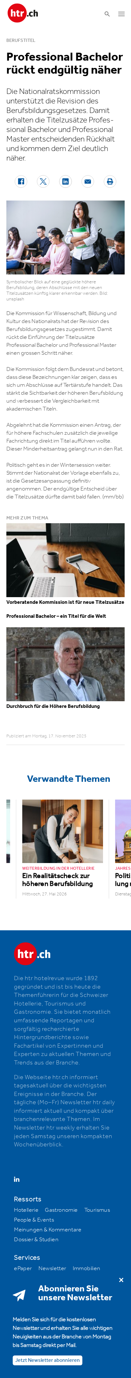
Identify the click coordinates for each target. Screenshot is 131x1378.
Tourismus (97, 1210)
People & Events (34, 1220)
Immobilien (86, 1268)
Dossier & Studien (36, 1239)
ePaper (23, 1268)
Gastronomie (61, 1210)
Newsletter (52, 1268)
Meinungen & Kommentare (47, 1229)
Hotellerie (26, 1210)
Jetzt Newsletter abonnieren (47, 1360)
